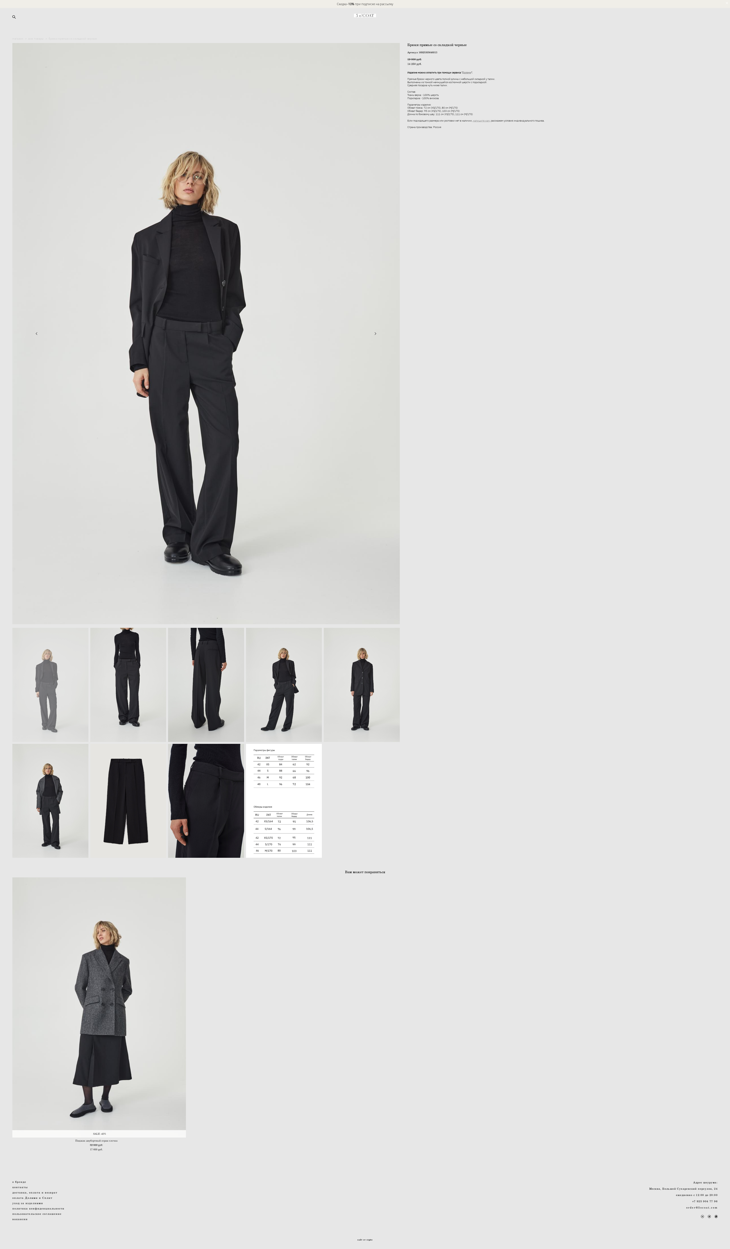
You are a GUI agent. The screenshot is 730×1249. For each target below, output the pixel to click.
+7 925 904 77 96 (705, 1201)
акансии (21, 1219)
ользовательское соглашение (38, 1214)
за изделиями (28, 1203)
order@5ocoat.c (699, 1207)
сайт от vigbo (365, 1240)
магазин (17, 38)
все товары (36, 38)
